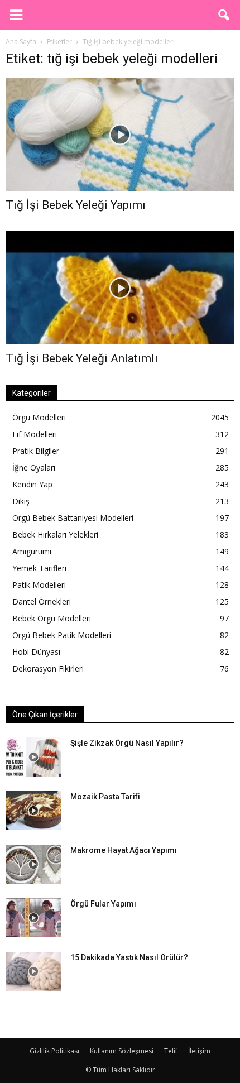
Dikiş (21, 501)
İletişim (199, 1051)
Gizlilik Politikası (54, 1051)
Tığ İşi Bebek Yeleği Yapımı (76, 205)
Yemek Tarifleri (39, 568)
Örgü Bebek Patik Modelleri (61, 635)
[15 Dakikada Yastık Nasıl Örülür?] (33, 971)
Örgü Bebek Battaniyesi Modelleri (72, 517)
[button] (224, 15)
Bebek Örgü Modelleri (51, 618)
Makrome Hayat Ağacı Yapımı (123, 850)
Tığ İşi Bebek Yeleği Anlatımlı (82, 358)
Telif (170, 1051)
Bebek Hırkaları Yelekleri (55, 534)
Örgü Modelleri (39, 417)
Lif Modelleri (34, 434)
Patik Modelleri (39, 584)
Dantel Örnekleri (41, 601)
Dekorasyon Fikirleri (48, 668)
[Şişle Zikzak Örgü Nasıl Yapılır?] (33, 757)
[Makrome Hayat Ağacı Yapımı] (33, 864)
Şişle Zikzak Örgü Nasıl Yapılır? (127, 743)
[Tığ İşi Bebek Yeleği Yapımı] (120, 134)
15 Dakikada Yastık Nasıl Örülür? (129, 957)
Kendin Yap (32, 484)
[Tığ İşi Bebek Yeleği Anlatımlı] (120, 287)
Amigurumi (31, 551)
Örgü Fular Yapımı (103, 903)
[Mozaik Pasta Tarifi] (33, 810)
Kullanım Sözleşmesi (121, 1051)
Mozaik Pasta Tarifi (105, 796)
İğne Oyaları (33, 467)
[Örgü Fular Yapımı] (33, 917)
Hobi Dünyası (36, 651)
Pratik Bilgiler (35, 450)
